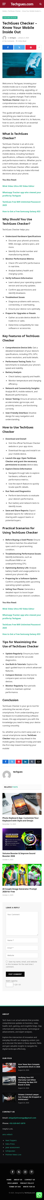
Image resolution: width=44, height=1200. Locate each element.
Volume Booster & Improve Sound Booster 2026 (18, 854)
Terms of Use (15, 1187)
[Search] (40, 4)
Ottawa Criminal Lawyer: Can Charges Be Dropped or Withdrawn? (29, 1097)
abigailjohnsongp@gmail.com (22, 1118)
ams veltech (7, 1134)
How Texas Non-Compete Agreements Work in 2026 (29, 1065)
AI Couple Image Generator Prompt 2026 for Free (19, 890)
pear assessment (13, 1147)
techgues (13, 38)
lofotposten (10, 1151)
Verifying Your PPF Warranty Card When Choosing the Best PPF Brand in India (27, 1081)
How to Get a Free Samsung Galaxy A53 (21, 211)
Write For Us (29, 1187)
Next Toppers (11, 1140)
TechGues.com (29, 1193)
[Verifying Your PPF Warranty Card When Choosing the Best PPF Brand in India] (9, 1080)
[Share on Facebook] (7, 47)
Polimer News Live (13, 1154)
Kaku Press (10, 1144)
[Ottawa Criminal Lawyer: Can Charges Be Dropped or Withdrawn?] (9, 1097)
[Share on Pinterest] (30, 47)
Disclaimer (13, 1183)
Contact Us (30, 1180)
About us (18, 1180)
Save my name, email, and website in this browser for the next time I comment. (21, 964)
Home (4, 11)
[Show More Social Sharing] (39, 47)
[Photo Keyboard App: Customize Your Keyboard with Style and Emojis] (22, 804)
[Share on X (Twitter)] (19, 47)
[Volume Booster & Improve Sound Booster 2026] (22, 839)
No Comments (9, 41)
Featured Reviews (9, 17)
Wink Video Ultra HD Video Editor (18, 186)
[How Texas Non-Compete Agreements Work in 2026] (9, 1067)
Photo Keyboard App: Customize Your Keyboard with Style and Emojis (20, 819)
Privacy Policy (27, 1183)
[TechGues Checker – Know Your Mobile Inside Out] (22, 65)
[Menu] (4, 4)
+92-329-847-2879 (17, 1123)
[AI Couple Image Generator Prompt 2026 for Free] (22, 875)
